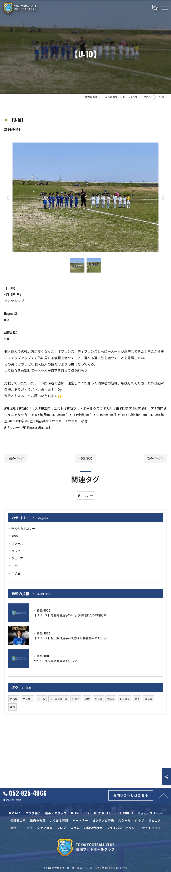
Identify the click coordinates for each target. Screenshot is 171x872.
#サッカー (85, 495)
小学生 (15, 565)
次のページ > (155, 458)
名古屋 (14, 699)
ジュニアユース (58, 699)
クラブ (15, 551)
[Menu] (164, 7)
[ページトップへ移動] (164, 795)
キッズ (98, 699)
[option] (85, 197)
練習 (12, 707)
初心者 (111, 699)
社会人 (76, 699)
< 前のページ (15, 458)
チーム (41, 699)
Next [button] (162, 197)
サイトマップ (151, 828)
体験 (87, 699)
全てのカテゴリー (23, 528)
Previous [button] (8, 197)
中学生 (15, 573)
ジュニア (17, 558)
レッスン (125, 699)
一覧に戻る (85, 458)
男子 (137, 699)
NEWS (14, 536)
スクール (17, 543)
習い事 (148, 699)
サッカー (28, 699)
